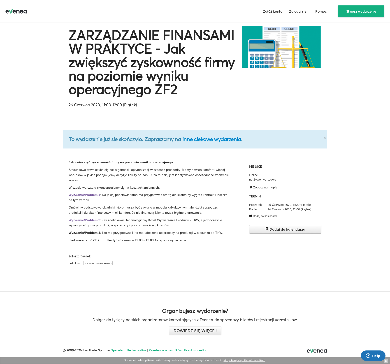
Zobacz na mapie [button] (264, 187)
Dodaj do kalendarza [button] (265, 216)
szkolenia (75, 263)
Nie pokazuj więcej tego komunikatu (244, 360)
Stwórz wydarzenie (361, 11)
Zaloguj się (297, 11)
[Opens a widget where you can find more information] (373, 356)
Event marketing (195, 350)
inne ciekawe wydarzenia (211, 139)
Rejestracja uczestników (165, 350)
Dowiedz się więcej (195, 330)
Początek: (255, 204)
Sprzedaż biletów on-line (128, 350)
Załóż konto (272, 11)
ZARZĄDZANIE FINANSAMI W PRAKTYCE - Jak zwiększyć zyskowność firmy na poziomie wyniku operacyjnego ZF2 (152, 62)
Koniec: (254, 209)
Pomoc (321, 11)
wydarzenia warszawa (97, 263)
